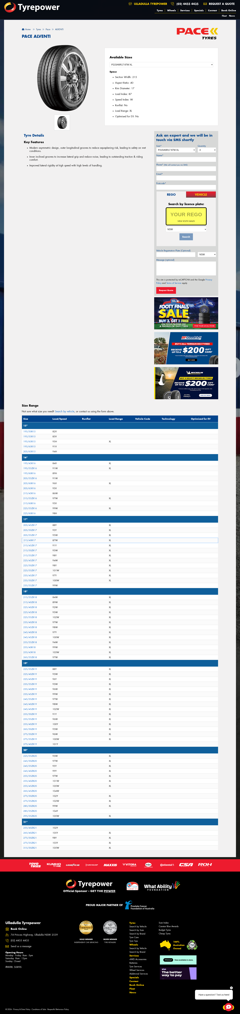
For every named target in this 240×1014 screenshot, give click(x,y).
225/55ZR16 (30, 508)
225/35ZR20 (30, 756)
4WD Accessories (137, 959)
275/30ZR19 (30, 734)
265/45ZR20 (30, 791)
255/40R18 (29, 647)
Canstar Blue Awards (168, 926)
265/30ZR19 (30, 729)
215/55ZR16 (30, 498)
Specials (199, 10)
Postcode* (161, 183)
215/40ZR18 (30, 602)
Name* (159, 155)
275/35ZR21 (30, 842)
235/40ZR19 (30, 689)
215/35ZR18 (30, 597)
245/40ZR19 (30, 704)
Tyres (160, 10)
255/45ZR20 (30, 786)
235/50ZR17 (30, 580)
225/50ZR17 (30, 565)
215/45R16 (29, 493)
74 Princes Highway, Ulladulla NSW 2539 (34, 934)
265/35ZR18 (30, 657)
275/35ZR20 (30, 801)
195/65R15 (29, 441)
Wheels (171, 10)
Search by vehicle (64, 411)
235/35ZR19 (30, 684)
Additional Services (138, 973)
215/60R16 (29, 503)
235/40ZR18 (30, 622)
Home (27, 29)
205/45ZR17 (30, 525)
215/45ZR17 (30, 545)
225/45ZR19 (30, 679)
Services (185, 10)
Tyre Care (134, 937)
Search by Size (136, 930)
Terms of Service (173, 283)
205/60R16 (29, 483)
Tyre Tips (133, 941)
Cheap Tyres (164, 933)
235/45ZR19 (30, 694)
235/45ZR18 (30, 627)
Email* (159, 174)
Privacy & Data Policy (21, 1009)
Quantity (202, 146)
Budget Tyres (165, 930)
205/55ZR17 (30, 535)
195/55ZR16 (30, 468)
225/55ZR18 (30, 617)
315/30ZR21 (30, 847)
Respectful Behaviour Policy (58, 1009)
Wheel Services (136, 970)
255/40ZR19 (30, 724)
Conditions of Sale (39, 1009)
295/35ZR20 (30, 816)
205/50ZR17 (30, 530)
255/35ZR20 (30, 776)
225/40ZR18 (30, 607)
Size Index (164, 922)
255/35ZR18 (30, 642)
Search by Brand (137, 933)
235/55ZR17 (30, 585)
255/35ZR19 (30, 719)
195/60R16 (29, 473)
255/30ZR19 (30, 714)
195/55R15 (29, 436)
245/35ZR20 (30, 766)
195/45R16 (29, 463)
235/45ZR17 (30, 575)
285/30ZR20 (30, 806)
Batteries (133, 962)
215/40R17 (29, 540)
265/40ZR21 (30, 832)
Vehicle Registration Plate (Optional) (173, 250)
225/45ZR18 (30, 612)
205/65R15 (29, 451)
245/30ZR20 (30, 761)
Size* (159, 146)
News (232, 15)
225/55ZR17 (30, 570)
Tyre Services (135, 966)
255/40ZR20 (30, 781)
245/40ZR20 (30, 771)
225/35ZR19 (30, 669)
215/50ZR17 (30, 550)
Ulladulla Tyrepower (150, 4)
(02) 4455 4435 (187, 4)
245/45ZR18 (30, 637)
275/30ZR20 (30, 796)
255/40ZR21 (30, 827)
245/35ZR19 (30, 699)
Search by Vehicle (138, 926)
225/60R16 (29, 513)
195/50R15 (29, 431)
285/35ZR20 (30, 811)
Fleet (224, 15)
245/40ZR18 (30, 632)
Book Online (228, 10)
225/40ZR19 (30, 674)
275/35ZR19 (30, 739)
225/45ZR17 (30, 560)
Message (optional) (165, 259)
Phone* (172, 164)
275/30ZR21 (30, 837)
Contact (212, 10)
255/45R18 (29, 652)
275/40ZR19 (30, 744)
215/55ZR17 (30, 555)
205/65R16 (29, 488)
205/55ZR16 (30, 478)
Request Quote (166, 290)
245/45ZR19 (30, 709)
